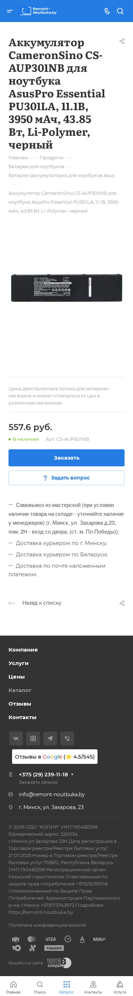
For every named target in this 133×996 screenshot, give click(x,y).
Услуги (19, 663)
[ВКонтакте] (16, 738)
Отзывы (20, 703)
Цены (17, 676)
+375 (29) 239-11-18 (43, 774)
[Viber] (67, 738)
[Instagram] (33, 738)
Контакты (23, 717)
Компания (23, 649)
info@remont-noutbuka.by (52, 794)
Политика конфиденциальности (47, 925)
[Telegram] (50, 738)
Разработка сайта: (26, 963)
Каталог (20, 690)
